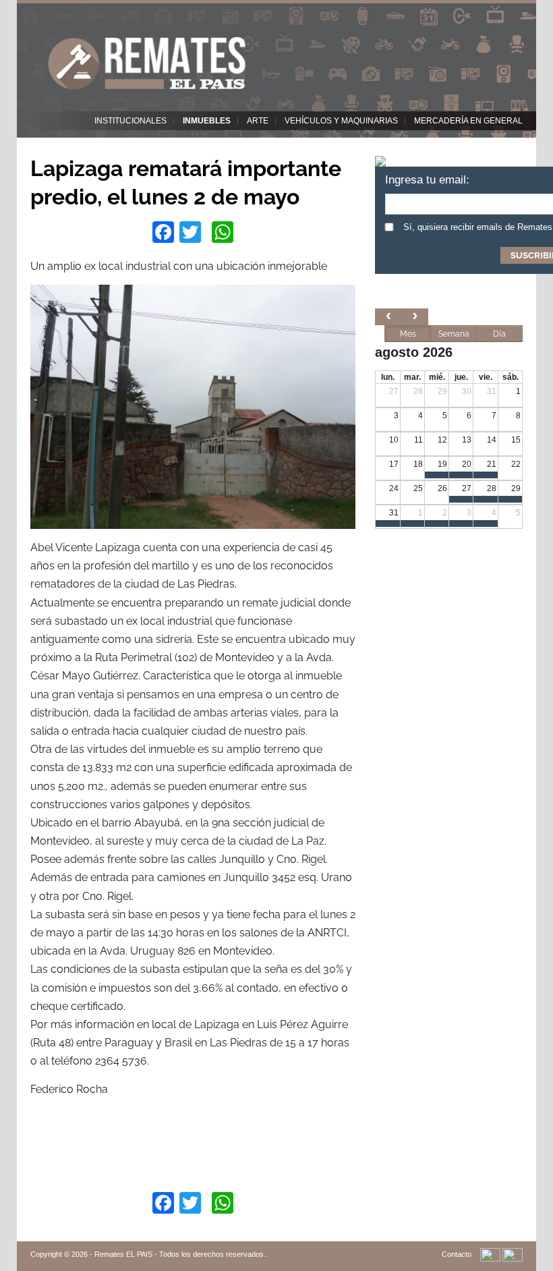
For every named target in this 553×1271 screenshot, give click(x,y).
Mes (408, 334)
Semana (453, 334)
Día (499, 334)
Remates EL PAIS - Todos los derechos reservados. (180, 1254)
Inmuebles (207, 120)
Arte (257, 120)
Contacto (456, 1254)
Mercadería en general (468, 120)
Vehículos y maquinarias (341, 120)
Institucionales (130, 120)
